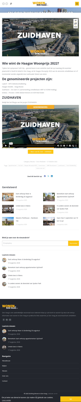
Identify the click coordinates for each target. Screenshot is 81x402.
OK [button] (71, 399)
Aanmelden (73, 243)
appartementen (13, 165)
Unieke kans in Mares (23, 206)
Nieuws (6, 20)
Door (41, 162)
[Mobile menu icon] (77, 4)
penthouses (62, 165)
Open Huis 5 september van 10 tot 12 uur (67, 219)
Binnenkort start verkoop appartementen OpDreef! (65, 195)
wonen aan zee (40, 168)
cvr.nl (55, 394)
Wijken (4, 366)
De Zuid (21, 165)
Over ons (5, 376)
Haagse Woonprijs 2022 (30, 165)
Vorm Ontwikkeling (71, 165)
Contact (4, 381)
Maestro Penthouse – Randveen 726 (27, 219)
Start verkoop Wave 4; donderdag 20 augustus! (24, 195)
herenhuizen (42, 165)
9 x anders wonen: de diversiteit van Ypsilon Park (67, 207)
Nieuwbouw (6, 361)
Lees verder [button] (6, 400)
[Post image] (8, 197)
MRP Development (52, 165)
